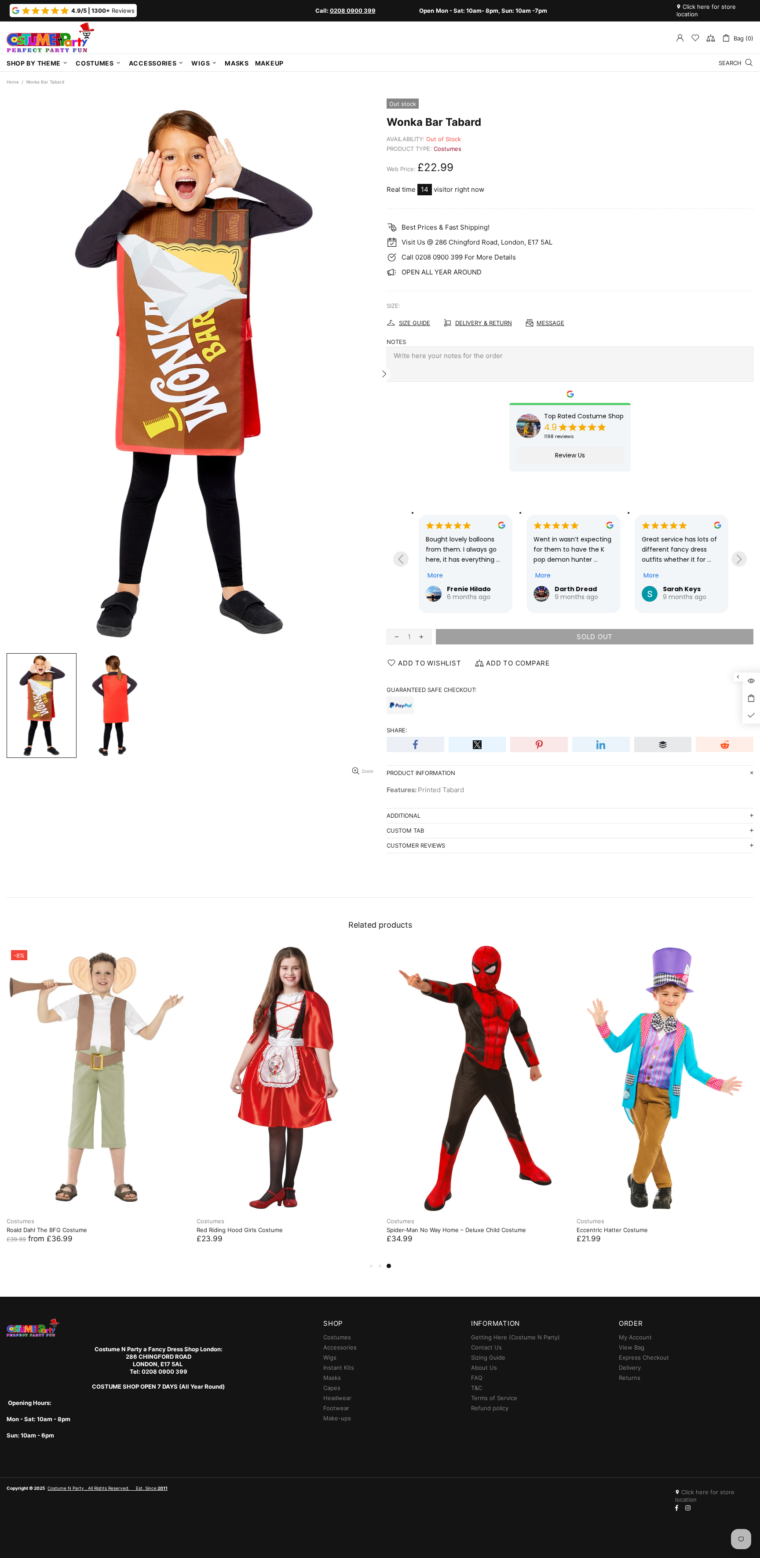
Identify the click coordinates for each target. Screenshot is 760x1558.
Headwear (337, 1397)
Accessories (340, 1347)
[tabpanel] (95, 1103)
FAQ (476, 1377)
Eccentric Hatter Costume (612, 1229)
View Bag (631, 1347)
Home (13, 81)
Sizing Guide (488, 1357)
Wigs (329, 1357)
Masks (332, 1377)
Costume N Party (51, 37)
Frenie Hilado (469, 589)
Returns (629, 1377)
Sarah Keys (682, 589)
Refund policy (489, 1408)
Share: (397, 730)
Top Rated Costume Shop (584, 416)
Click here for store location (706, 10)
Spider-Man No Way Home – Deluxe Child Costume (456, 1229)
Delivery (630, 1367)
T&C (476, 1387)
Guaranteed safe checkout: (432, 689)
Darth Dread (576, 589)
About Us (484, 1367)
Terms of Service (494, 1397)
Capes (331, 1387)
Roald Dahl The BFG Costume (47, 1229)
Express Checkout (644, 1357)
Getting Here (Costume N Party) (515, 1337)
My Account (635, 1337)
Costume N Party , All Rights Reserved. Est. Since (108, 1488)
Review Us (570, 455)
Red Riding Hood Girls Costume (240, 1229)
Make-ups (337, 1418)
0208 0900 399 (353, 10)
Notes (396, 341)
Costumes (447, 148)
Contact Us (486, 1347)
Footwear (336, 1408)
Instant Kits (338, 1367)
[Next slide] (739, 559)
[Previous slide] (401, 559)
